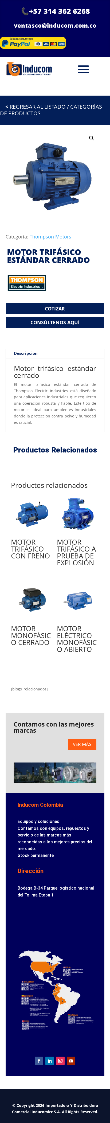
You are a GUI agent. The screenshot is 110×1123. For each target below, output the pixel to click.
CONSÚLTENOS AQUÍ (55, 322)
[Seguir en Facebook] (39, 1061)
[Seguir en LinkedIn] (49, 1061)
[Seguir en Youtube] (71, 1061)
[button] (91, 138)
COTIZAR (55, 308)
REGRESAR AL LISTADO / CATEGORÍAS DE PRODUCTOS (51, 110)
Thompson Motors (50, 236)
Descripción (26, 353)
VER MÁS (82, 744)
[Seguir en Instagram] (60, 1061)
